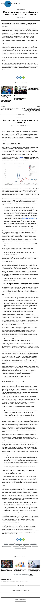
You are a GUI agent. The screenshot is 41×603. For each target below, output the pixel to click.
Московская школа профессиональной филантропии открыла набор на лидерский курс (20, 97)
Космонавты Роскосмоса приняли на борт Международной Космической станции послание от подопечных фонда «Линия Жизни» (6, 98)
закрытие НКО (26, 543)
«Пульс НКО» (20, 157)
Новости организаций (20, 9)
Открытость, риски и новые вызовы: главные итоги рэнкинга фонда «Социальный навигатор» (20, 571)
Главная (13, 590)
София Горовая (17, 125)
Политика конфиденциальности (20, 601)
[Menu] (39, 4)
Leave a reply (28, 125)
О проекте (18, 590)
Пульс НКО (22, 545)
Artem (20, 17)
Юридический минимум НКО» (29, 218)
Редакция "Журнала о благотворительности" (21, 574)
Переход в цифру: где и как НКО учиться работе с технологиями (19, 466)
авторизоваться (24, 581)
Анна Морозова (19, 543)
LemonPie (6, 543)
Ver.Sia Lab (12, 543)
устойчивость (35, 545)
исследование (33, 543)
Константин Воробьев (7, 545)
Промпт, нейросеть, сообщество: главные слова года (6, 570)
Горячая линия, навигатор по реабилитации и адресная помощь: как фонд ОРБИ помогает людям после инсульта (34, 571)
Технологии (28, 545)
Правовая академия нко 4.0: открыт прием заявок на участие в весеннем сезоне (34, 88)
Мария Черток (15, 545)
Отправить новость (26, 590)
